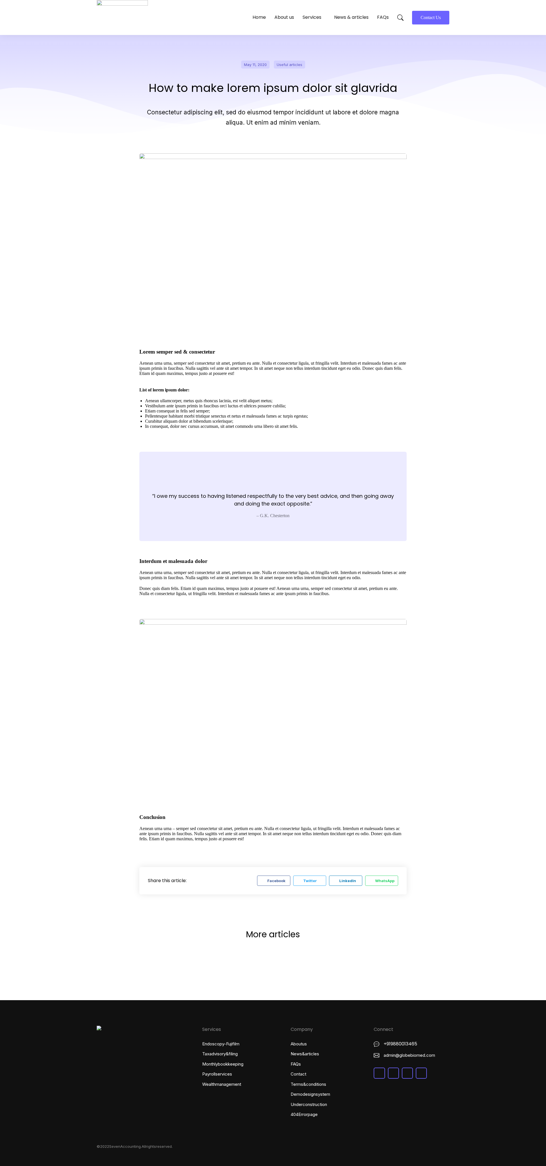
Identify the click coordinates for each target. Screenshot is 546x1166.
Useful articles (289, 64)
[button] (273, 881)
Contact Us (431, 17)
